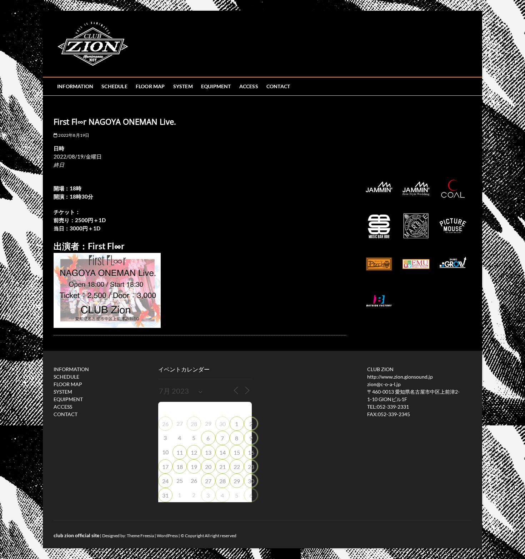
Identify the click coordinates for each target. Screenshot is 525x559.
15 (237, 452)
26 (165, 423)
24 (165, 481)
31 (165, 495)
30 (222, 423)
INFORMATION (75, 86)
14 (222, 452)
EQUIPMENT (216, 86)
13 (208, 452)
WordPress (167, 535)
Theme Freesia (140, 535)
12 (194, 452)
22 (237, 466)
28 (194, 423)
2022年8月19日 (73, 135)
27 (208, 481)
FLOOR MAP (150, 86)
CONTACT (278, 86)
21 (222, 466)
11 (179, 452)
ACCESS (248, 86)
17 (165, 466)
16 (251, 452)
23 (251, 466)
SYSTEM (183, 86)
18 (179, 466)
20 (208, 466)
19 (194, 466)
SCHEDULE (114, 86)
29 (237, 481)
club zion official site (76, 535)
